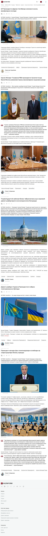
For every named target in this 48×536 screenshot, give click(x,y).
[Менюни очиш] (46, 2)
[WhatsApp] (4, 14)
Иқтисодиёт (4, 500)
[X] (11, 14)
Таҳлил (2, 498)
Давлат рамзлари (5, 515)
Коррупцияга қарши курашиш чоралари (9, 517)
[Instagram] (1, 14)
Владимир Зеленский (33, 340)
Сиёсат (3, 276)
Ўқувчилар (16, 470)
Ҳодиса (22, 4)
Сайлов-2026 (8, 4)
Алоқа (2, 530)
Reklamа (3, 532)
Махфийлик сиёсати (5, 513)
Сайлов (32, 276)
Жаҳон (2, 503)
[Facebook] (9, 14)
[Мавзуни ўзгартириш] (42, 2)
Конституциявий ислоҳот (39, 4)
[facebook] (11, 486)
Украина (43, 340)
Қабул (17, 67)
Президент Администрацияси (29, 67)
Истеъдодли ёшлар (6, 470)
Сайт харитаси (4, 527)
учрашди (6, 335)
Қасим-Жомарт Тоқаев (7, 188)
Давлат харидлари (5, 520)
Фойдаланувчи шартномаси (7, 510)
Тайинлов (18, 4)
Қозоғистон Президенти (7, 67)
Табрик (9, 340)
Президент (18, 188)
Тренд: (2, 4)
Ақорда (13, 4)
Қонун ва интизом (29, 4)
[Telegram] (6, 14)
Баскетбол (31, 188)
